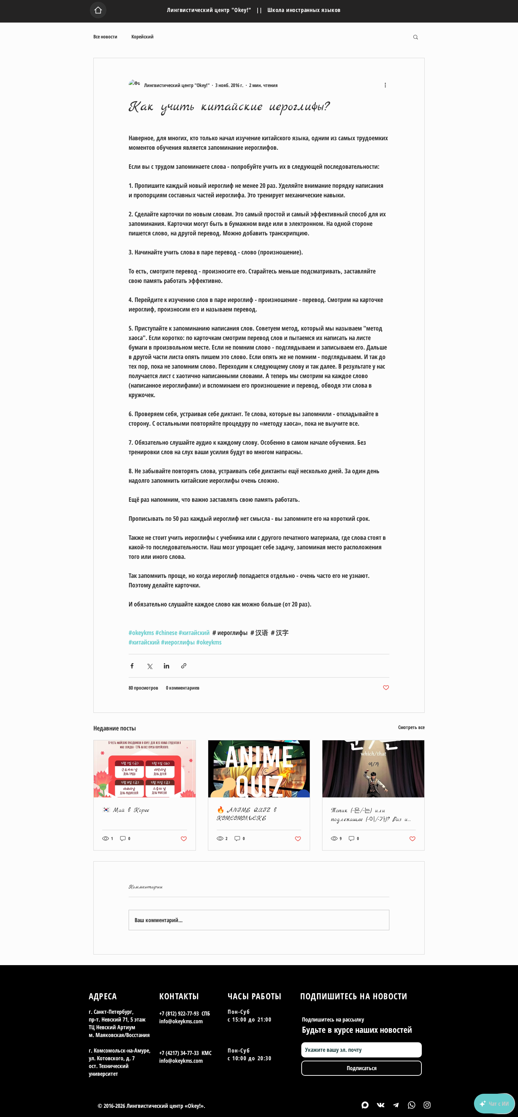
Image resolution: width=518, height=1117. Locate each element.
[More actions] (385, 85)
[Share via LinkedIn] (166, 665)
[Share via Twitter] (149, 665)
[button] (415, 36)
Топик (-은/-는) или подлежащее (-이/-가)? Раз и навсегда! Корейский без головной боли (369, 815)
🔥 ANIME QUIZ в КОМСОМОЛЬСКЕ (247, 814)
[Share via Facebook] (132, 665)
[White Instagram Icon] (427, 1105)
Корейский (142, 36)
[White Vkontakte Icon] (380, 1105)
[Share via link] (183, 665)
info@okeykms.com (181, 1021)
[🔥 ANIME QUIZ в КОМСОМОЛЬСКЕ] (259, 768)
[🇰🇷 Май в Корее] (145, 768)
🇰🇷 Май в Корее (125, 810)
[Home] (98, 10)
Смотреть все (411, 727)
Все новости (105, 36)
